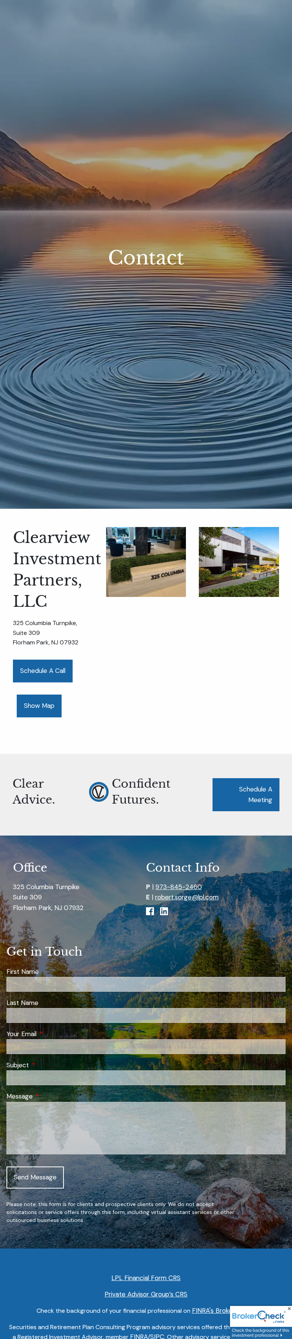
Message (50, 1096)
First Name (22, 971)
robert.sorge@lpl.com (187, 897)
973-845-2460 (179, 887)
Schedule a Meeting (255, 794)
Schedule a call (42, 670)
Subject (48, 1065)
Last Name (22, 1003)
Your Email (52, 1034)
